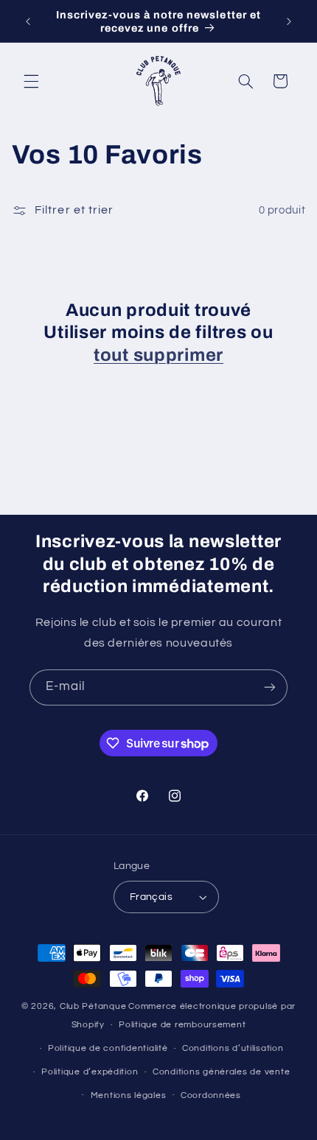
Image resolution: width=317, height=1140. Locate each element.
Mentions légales (129, 1095)
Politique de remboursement (182, 1025)
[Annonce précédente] (28, 21)
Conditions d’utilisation (233, 1048)
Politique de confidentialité (108, 1048)
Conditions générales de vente (221, 1072)
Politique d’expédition (89, 1072)
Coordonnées (211, 1095)
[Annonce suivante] (289, 21)
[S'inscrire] (270, 687)
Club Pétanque (93, 1006)
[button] (31, 81)
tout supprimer (158, 355)
